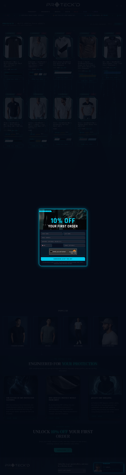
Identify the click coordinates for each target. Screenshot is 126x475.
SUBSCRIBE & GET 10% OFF (63, 259)
